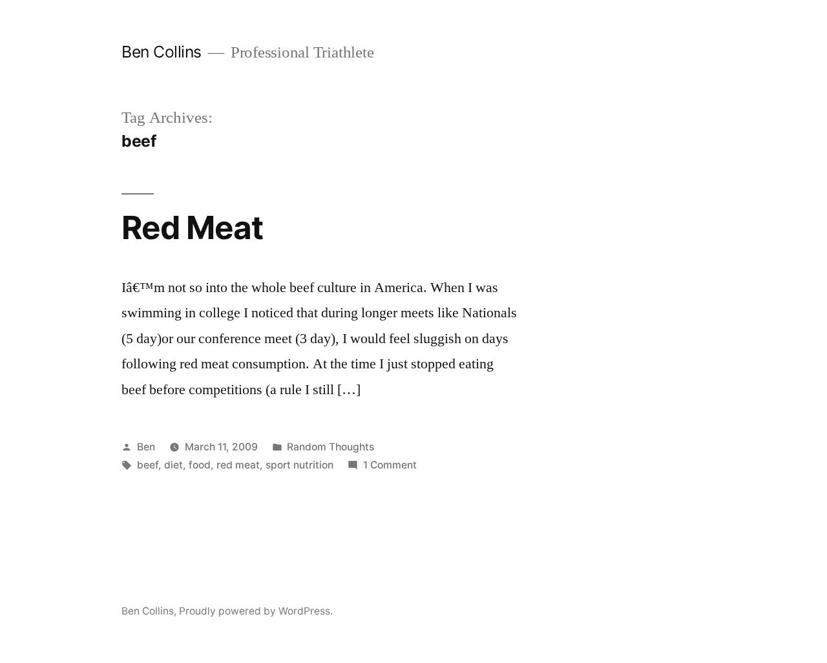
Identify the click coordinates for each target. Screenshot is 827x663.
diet (173, 465)
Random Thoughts (330, 447)
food (200, 465)
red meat (238, 465)
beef (147, 465)
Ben (146, 447)
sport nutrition (299, 465)
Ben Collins (161, 51)
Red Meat (192, 227)
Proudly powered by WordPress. (256, 611)
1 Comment (390, 465)
